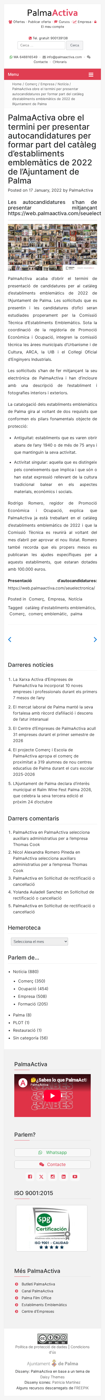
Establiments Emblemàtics (44, 1305)
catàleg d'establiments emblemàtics (60, 607)
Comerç (31, 84)
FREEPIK (81, 1388)
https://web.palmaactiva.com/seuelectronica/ (51, 588)
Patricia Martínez (66, 1382)
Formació (27, 1003)
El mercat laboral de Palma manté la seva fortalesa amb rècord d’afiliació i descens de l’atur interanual (53, 713)
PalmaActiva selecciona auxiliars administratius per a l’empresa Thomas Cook (51, 838)
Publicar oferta (39, 22)
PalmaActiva (81, 190)
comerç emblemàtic (48, 613)
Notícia (63, 84)
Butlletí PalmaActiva (38, 1284)
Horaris (61, 62)
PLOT (18, 1022)
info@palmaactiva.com (64, 57)
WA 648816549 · (27, 57)
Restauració (24, 1030)
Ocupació (27, 988)
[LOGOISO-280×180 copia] (51, 1228)
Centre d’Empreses (38, 1311)
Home (17, 84)
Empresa (84, 22)
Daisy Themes (52, 1377)
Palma (19, 1014)
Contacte (41, 62)
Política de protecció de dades (41, 1347)
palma (76, 613)
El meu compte (52, 27)
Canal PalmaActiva (37, 1291)
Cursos (64, 22)
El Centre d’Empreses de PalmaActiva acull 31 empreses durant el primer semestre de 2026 (54, 734)
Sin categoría (25, 1037)
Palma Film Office (36, 1298)
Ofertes (19, 22)
